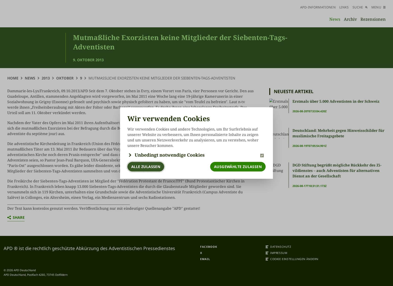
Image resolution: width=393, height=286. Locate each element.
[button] (196, 155)
